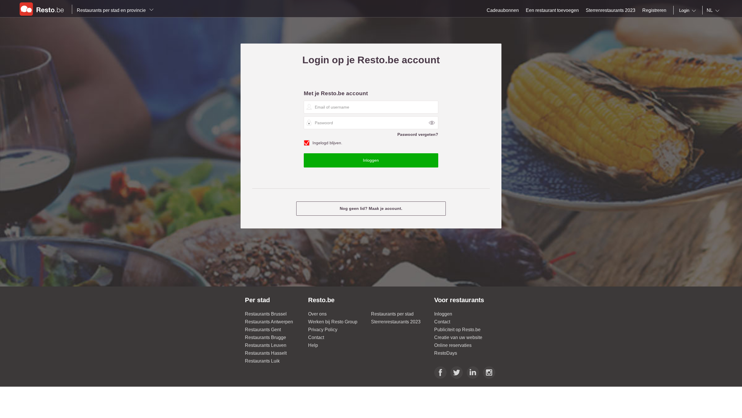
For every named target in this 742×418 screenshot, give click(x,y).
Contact (316, 337)
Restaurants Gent (263, 329)
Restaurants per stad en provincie (112, 10)
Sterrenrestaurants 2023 (396, 321)
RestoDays (445, 353)
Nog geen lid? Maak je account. (371, 208)
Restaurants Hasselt (266, 353)
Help (313, 345)
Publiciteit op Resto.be (457, 329)
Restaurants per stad (392, 313)
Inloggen (443, 313)
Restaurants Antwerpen (269, 321)
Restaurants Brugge (265, 337)
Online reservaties (453, 345)
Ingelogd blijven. (327, 142)
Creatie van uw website (458, 337)
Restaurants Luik (262, 360)
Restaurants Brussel (266, 313)
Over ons (317, 313)
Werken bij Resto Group (332, 321)
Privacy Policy (322, 329)
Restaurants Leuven (265, 345)
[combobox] (688, 10)
